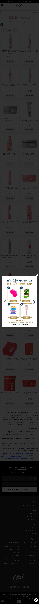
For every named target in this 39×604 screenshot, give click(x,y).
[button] (19, 275)
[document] (19, 302)
